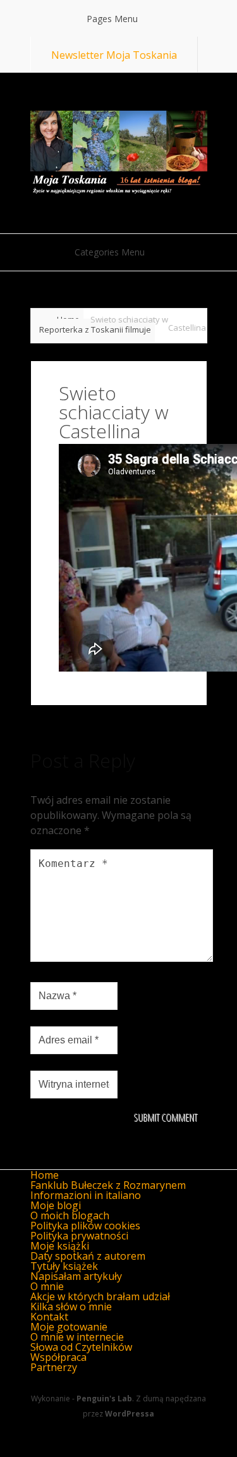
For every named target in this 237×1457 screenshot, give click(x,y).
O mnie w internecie (77, 1337)
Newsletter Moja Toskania (114, 55)
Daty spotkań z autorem (87, 1256)
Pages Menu (112, 19)
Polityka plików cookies (85, 1226)
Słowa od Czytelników (81, 1347)
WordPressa (129, 1413)
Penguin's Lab (104, 1398)
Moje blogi (55, 1205)
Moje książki (59, 1246)
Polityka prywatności (79, 1236)
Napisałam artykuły (76, 1276)
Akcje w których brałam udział (100, 1296)
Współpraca (58, 1357)
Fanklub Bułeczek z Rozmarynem (108, 1185)
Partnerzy (53, 1367)
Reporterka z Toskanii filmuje (95, 329)
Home (44, 1175)
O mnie (47, 1286)
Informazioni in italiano (85, 1195)
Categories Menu (110, 252)
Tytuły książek (64, 1266)
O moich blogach (69, 1215)
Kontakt (49, 1317)
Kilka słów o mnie (71, 1306)
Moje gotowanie (68, 1327)
